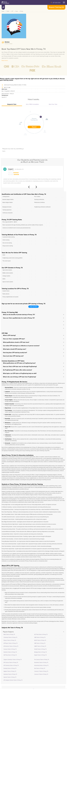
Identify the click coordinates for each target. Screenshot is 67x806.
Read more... (5, 60)
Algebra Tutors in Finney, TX (10, 671)
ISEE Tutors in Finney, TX (39, 637)
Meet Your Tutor (53, 104)
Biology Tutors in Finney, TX (40, 652)
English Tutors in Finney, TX (40, 655)
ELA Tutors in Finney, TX (39, 668)
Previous (29, 187)
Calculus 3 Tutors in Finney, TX (41, 674)
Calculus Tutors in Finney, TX (10, 649)
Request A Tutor (11, 104)
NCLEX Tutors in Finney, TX (40, 649)
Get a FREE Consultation (32, 104)
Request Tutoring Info (56, 7)
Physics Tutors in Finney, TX (10, 640)
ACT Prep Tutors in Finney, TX (40, 634)
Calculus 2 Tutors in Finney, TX (41, 671)
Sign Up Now (33, 306)
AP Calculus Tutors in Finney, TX (11, 662)
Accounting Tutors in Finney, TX (41, 665)
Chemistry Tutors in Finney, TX (10, 637)
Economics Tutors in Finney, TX (41, 662)
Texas (16, 11)
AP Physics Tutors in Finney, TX (10, 643)
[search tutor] (3, 7)
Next (36, 187)
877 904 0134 (56, 2)
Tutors (7, 11)
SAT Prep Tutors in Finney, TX (10, 655)
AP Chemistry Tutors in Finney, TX (11, 665)
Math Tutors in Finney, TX (9, 634)
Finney (21, 11)
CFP (12, 11)
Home (3, 11)
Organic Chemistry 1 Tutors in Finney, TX (13, 659)
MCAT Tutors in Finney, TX (40, 640)
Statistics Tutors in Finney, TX (10, 652)
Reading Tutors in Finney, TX (10, 668)
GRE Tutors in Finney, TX (39, 643)
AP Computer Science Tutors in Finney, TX (13, 680)
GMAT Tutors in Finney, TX (40, 646)
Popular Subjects (8, 632)
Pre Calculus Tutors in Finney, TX (41, 659)
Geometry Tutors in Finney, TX (10, 674)
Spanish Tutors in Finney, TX (10, 677)
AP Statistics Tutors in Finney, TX (11, 646)
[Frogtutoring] (5, 3)
